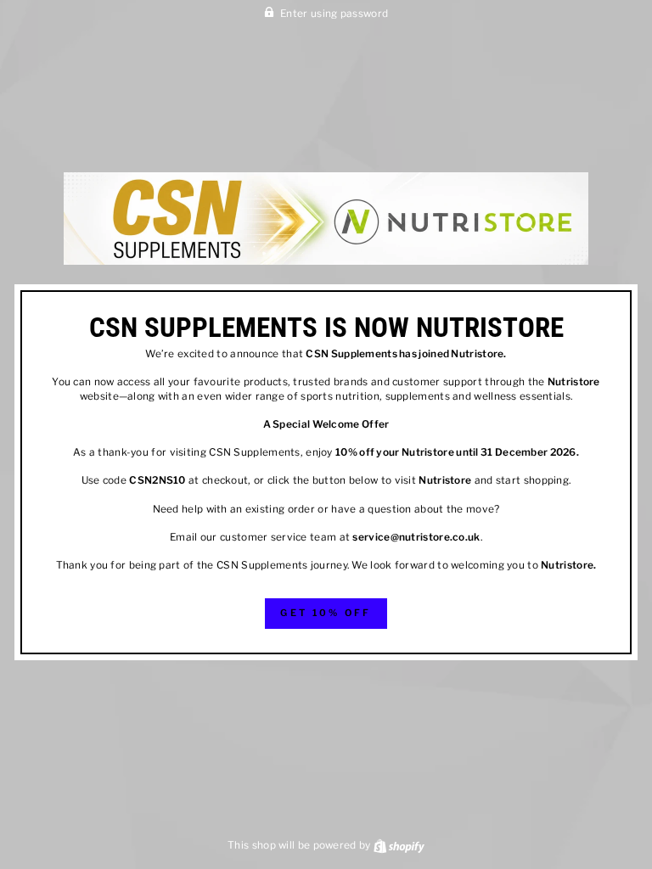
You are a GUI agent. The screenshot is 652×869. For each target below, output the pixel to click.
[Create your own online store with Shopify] (399, 845)
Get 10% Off (325, 613)
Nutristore (477, 354)
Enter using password (334, 14)
